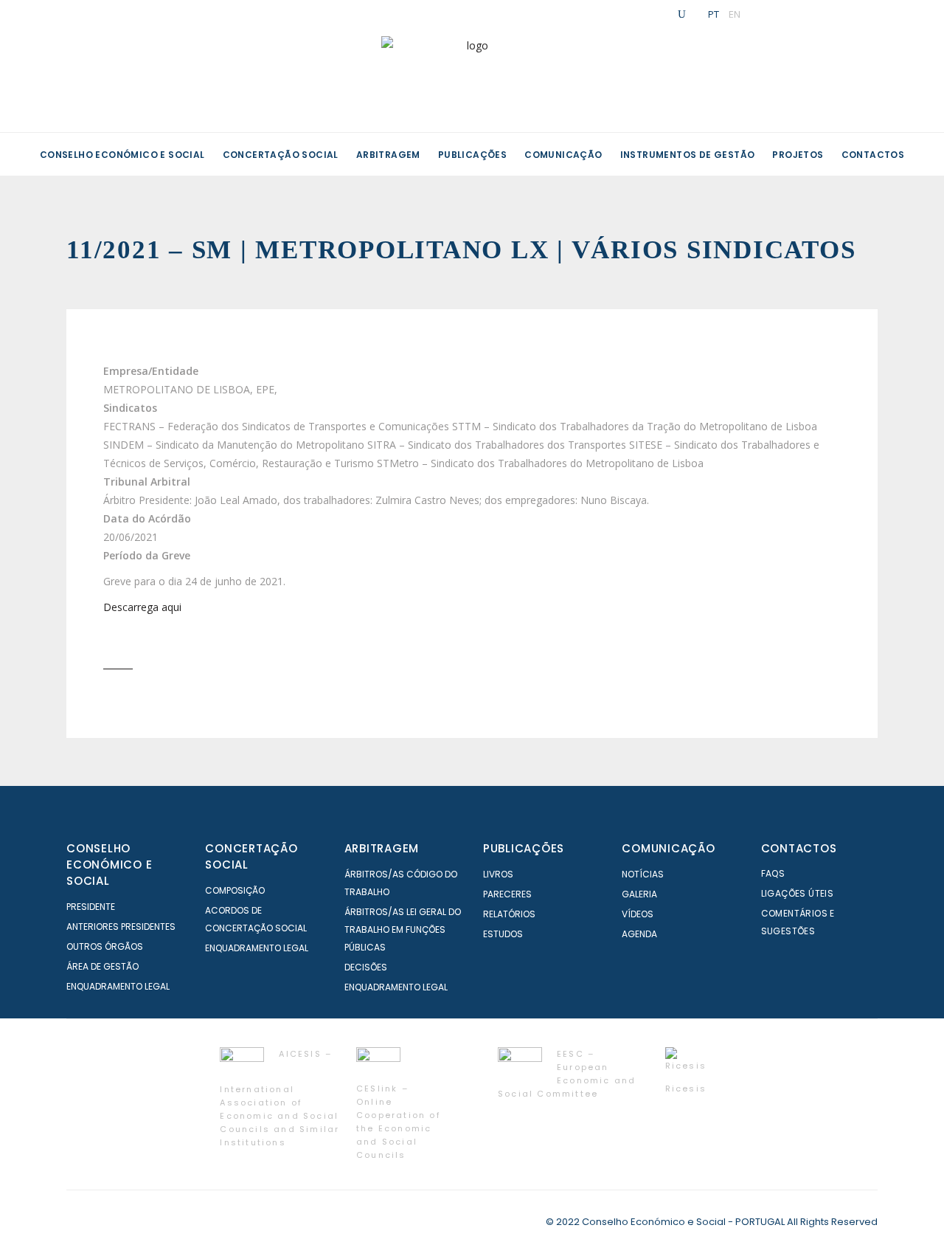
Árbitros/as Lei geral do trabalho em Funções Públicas (402, 929)
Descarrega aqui (142, 607)
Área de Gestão (102, 966)
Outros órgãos (104, 946)
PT (713, 14)
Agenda (639, 934)
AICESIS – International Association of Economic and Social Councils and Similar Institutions (279, 1098)
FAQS (773, 873)
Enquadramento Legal (118, 986)
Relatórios (509, 914)
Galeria (639, 894)
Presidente (90, 906)
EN (734, 14)
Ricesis (686, 1088)
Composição (235, 890)
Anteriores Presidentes (121, 926)
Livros (498, 874)
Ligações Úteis (797, 893)
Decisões (365, 967)
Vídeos (637, 914)
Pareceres (507, 894)
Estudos (503, 934)
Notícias (643, 874)
